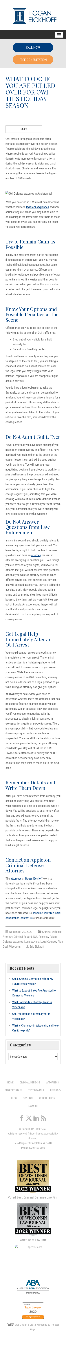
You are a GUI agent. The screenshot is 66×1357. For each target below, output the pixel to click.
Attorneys (52, 1082)
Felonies (43, 936)
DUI (35, 936)
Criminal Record (23, 936)
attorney (36, 555)
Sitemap (32, 1138)
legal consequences (37, 207)
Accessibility (51, 1133)
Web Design (21, 1324)
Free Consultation (33, 60)
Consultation (47, 1098)
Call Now (33, 47)
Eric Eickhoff (37, 946)
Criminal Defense (30, 1082)
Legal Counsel (48, 941)
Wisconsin (15, 946)
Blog (14, 1098)
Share (24, 129)
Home (10, 1082)
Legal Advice (31, 941)
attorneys (16, 878)
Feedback (55, 1090)
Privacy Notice (35, 1133)
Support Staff (13, 1090)
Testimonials (36, 1090)
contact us (27, 918)
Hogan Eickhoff (34, 878)
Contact (28, 1098)
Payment (33, 1106)
